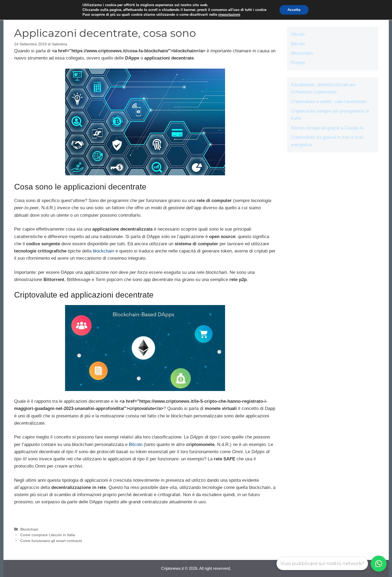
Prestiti (298, 62)
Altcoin (298, 34)
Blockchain (29, 529)
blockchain (103, 251)
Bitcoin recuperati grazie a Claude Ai (327, 128)
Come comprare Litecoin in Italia (47, 535)
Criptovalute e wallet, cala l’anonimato (328, 101)
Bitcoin (135, 444)
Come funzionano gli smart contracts (51, 541)
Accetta (294, 9)
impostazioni (229, 14)
